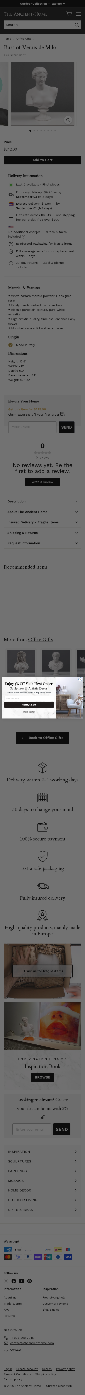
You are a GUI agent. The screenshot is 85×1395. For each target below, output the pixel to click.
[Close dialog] (80, 679)
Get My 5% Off (29, 705)
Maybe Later (29, 712)
